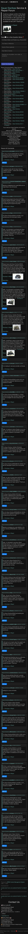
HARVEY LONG (13, 624)
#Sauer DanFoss (5, 639)
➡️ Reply (4, 162)
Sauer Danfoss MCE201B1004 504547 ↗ (12, 93)
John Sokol (12, 426)
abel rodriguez (13, 338)
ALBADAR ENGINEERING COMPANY (18, 181)
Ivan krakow (12, 831)
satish (11, 196)
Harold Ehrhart (13, 539)
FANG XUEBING (13, 491)
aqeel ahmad (12, 244)
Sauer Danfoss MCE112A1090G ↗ (12, 109)
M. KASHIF (12, 151)
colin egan (12, 363)
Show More (5, 280)
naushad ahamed (13, 672)
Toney (11, 226)
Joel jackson (12, 408)
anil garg (12, 813)
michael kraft (13, 558)
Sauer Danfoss (8, 7)
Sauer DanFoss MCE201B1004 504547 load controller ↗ (13, 69)
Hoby (11, 592)
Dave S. (11, 312)
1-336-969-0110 (13, 2)
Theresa (11, 610)
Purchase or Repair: (9, 160)
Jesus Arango (13, 261)
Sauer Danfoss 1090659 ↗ (19, 91)
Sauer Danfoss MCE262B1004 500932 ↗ (12, 72)
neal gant (12, 166)
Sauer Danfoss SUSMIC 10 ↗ (20, 104)
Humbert (12, 524)
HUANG (11, 475)
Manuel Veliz (12, 574)
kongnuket (12, 763)
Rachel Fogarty (13, 639)
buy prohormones (13, 443)
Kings (11, 213)
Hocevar (12, 461)
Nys (11, 745)
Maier (11, 654)
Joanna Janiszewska (14, 375)
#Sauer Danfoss (5, 151)
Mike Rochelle (13, 866)
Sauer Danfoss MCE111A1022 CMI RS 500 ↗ (12, 75)
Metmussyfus (13, 731)
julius (11, 849)
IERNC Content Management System (16, 882)
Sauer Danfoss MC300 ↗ (19, 78)
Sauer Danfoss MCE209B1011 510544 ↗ (12, 106)
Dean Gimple (12, 287)
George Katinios (13, 509)
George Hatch (13, 715)
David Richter (13, 795)
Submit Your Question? (7, 64)
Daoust (11, 700)
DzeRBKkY (12, 780)
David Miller (12, 392)
